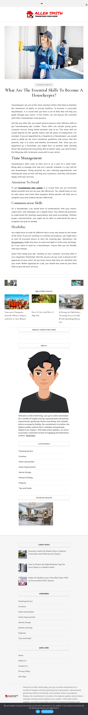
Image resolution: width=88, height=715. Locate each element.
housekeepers (17, 242)
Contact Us (23, 666)
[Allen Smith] (44, 14)
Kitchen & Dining (26, 477)
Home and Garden (26, 461)
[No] (85, 709)
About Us (22, 660)
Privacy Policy (24, 671)
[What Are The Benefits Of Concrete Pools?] (78, 283)
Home (20, 655)
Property (22, 483)
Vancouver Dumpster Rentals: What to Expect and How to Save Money (15, 315)
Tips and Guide (25, 488)
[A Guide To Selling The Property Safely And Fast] (10, 283)
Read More (30, 435)
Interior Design (25, 472)
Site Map (22, 676)
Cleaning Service (44, 85)
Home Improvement (27, 467)
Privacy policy (47, 711)
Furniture (22, 456)
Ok (38, 711)
